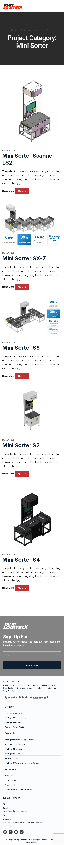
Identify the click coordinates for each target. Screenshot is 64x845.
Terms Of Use (11, 780)
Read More (8, 191)
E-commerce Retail (14, 713)
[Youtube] (16, 832)
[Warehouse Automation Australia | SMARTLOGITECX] (13, 6)
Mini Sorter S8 (21, 347)
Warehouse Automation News (18, 789)
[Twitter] (21, 832)
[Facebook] (10, 832)
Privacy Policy (11, 785)
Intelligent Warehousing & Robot (19, 739)
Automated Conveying (15, 744)
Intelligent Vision (12, 753)
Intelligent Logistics (14, 722)
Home (14, 30)
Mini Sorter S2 (21, 445)
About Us (9, 775)
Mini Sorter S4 (21, 559)
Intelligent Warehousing (15, 718)
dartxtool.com (31, 842)
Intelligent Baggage (13, 749)
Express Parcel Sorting (15, 727)
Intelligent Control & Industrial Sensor (22, 763)
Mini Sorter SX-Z (24, 258)
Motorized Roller (12, 758)
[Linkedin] (5, 832)
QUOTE (22, 191)
